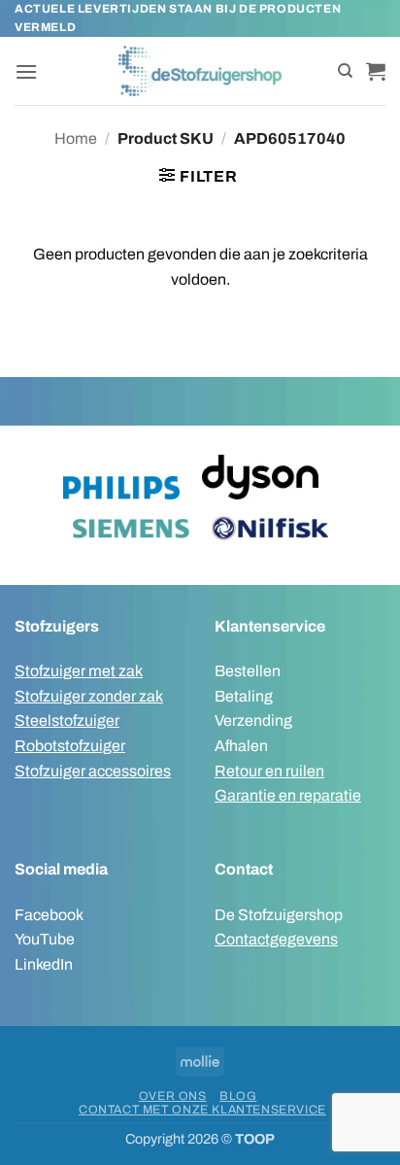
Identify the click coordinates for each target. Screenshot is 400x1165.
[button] (26, 71)
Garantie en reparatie (288, 795)
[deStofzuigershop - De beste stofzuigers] (200, 71)
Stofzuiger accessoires (93, 771)
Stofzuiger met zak (79, 671)
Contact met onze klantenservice (202, 1109)
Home (75, 138)
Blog (237, 1096)
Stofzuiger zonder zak (89, 696)
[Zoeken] (345, 70)
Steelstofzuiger (67, 720)
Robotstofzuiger (70, 745)
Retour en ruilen (269, 771)
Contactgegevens (276, 939)
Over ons (173, 1096)
